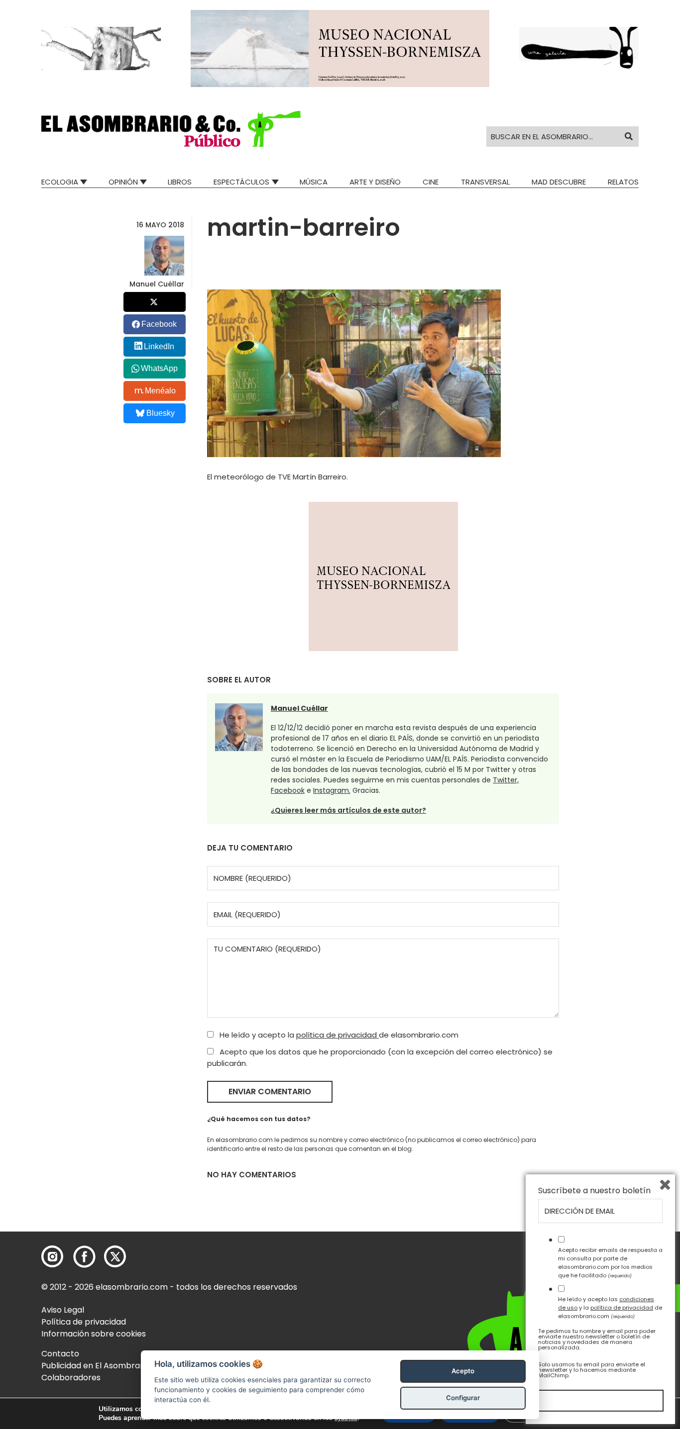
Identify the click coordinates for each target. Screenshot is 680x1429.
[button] (171, 129)
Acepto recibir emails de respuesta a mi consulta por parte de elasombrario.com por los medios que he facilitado (610, 1262)
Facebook (288, 790)
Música (314, 182)
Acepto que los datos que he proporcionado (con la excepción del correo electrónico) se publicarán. (380, 1057)
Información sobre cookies (93, 1333)
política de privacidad (337, 1035)
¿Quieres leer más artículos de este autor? (348, 810)
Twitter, (506, 780)
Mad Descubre (559, 182)
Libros (180, 182)
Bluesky (160, 413)
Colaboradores (71, 1377)
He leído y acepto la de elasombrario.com (338, 1035)
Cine (431, 182)
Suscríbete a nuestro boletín (594, 1191)
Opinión (123, 182)
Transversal (485, 182)
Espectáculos (241, 182)
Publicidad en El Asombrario (95, 1365)
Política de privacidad (83, 1322)
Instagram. (331, 790)
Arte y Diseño (375, 182)
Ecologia (59, 182)
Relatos (623, 182)
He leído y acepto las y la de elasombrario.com (610, 1307)
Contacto (60, 1353)
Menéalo (160, 390)
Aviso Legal (62, 1310)
